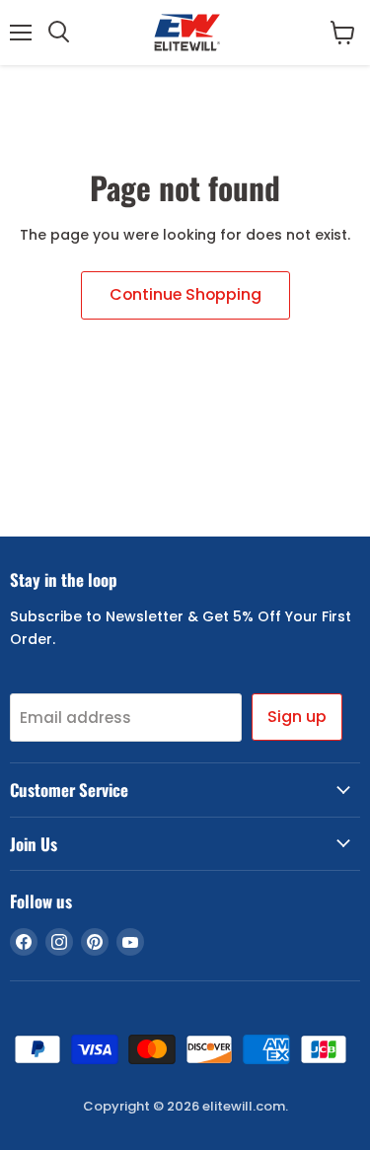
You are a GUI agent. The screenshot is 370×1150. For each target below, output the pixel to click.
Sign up (297, 716)
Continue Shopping (185, 294)
